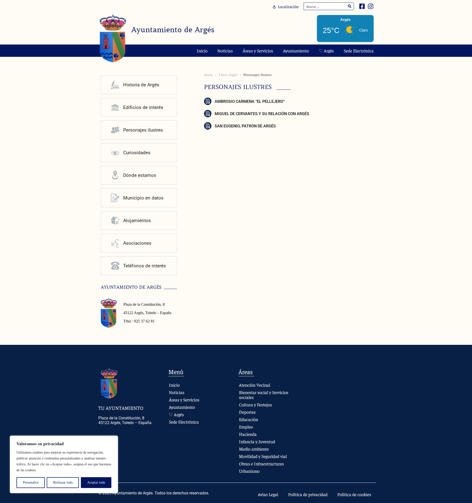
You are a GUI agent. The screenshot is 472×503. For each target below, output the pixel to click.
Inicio (202, 50)
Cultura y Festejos (255, 404)
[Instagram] (371, 6)
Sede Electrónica (359, 50)
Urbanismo (249, 471)
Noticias (225, 50)
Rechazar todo (63, 482)
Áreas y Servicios (258, 50)
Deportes (247, 412)
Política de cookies (354, 494)
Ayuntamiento (296, 50)
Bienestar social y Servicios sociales (263, 394)
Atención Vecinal (254, 385)
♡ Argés (326, 50)
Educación (248, 419)
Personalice (31, 482)
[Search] (349, 6)
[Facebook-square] (362, 6)
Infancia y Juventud (257, 441)
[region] (64, 464)
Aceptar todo (96, 482)
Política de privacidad (307, 494)
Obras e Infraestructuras (261, 463)
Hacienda (248, 434)
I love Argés (228, 75)
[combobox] (326, 6)
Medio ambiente (254, 449)
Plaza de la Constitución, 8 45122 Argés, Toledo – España (124, 420)
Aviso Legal (268, 494)
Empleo (246, 426)
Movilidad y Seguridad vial (263, 456)
